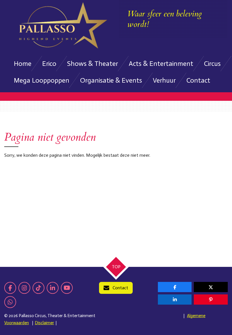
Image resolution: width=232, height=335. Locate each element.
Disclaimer (44, 322)
